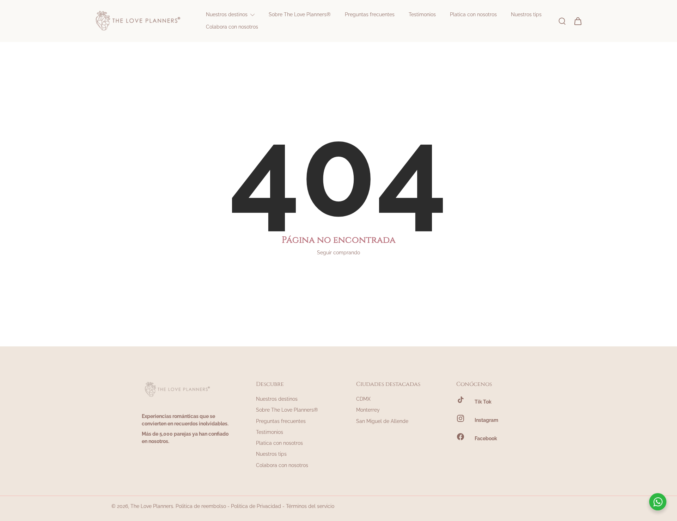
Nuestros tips (271, 454)
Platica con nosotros (279, 443)
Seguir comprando (338, 252)
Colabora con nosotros (282, 465)
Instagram (486, 420)
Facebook (486, 438)
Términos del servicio (310, 506)
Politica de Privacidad (256, 506)
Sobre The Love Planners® (287, 410)
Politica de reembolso (201, 506)
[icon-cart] (577, 21)
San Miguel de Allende (382, 421)
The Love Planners (151, 506)
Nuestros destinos (277, 399)
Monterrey (368, 410)
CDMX (363, 399)
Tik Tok (483, 402)
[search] (562, 21)
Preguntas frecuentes (281, 421)
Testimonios (269, 432)
